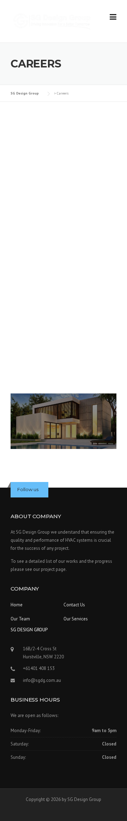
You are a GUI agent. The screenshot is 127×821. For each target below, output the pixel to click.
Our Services (76, 619)
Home (17, 605)
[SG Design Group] (53, 21)
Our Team (20, 619)
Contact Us (74, 605)
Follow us (27, 489)
